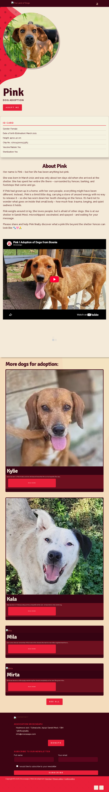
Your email (62, 755)
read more (32, 482)
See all (54, 702)
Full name (18, 755)
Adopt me (12, 107)
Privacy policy (58, 779)
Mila (12, 636)
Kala (12, 599)
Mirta (13, 674)
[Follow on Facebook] (96, 788)
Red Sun (48, 779)
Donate (56, 743)
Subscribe (56, 773)
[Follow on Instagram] (101, 788)
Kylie (12, 470)
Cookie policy (69, 779)
